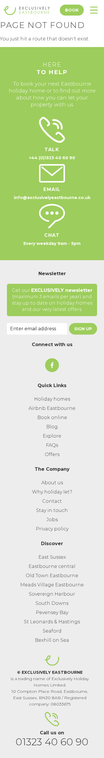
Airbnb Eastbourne (52, 408)
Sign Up (83, 328)
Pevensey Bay (52, 612)
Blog (52, 426)
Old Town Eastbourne (52, 575)
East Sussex (52, 557)
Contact (52, 501)
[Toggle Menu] (94, 10)
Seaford (52, 631)
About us (52, 482)
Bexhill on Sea (52, 640)
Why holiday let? (52, 492)
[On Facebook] (52, 365)
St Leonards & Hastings (52, 621)
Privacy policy (52, 529)
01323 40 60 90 (52, 742)
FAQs (52, 445)
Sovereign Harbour (52, 594)
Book (72, 10)
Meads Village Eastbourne (52, 585)
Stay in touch (52, 510)
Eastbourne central (52, 566)
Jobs (52, 519)
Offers (52, 454)
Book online (52, 417)
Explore (52, 436)
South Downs (52, 603)
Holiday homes (52, 399)
